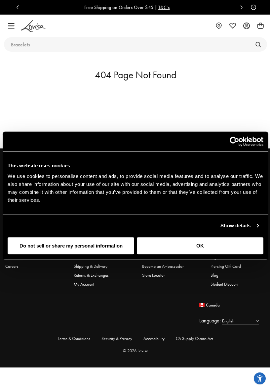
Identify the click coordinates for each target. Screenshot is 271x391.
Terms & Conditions (74, 338)
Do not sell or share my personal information (71, 246)
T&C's (150, 7)
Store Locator (153, 275)
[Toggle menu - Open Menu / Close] (11, 26)
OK (200, 246)
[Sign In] (246, 25)
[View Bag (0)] (260, 25)
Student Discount (225, 284)
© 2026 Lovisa (135, 351)
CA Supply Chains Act (194, 338)
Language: (210, 320)
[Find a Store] (218, 25)
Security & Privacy (116, 338)
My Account (84, 284)
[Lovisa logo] (33, 26)
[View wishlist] (232, 25)
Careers (12, 266)
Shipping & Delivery (90, 266)
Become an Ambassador (163, 266)
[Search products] (258, 44)
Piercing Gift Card (226, 266)
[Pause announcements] (252, 7)
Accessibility (154, 338)
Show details (235, 225)
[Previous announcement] (19, 7)
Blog (214, 275)
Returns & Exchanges (91, 275)
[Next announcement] (240, 7)
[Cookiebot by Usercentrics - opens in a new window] (234, 141)
